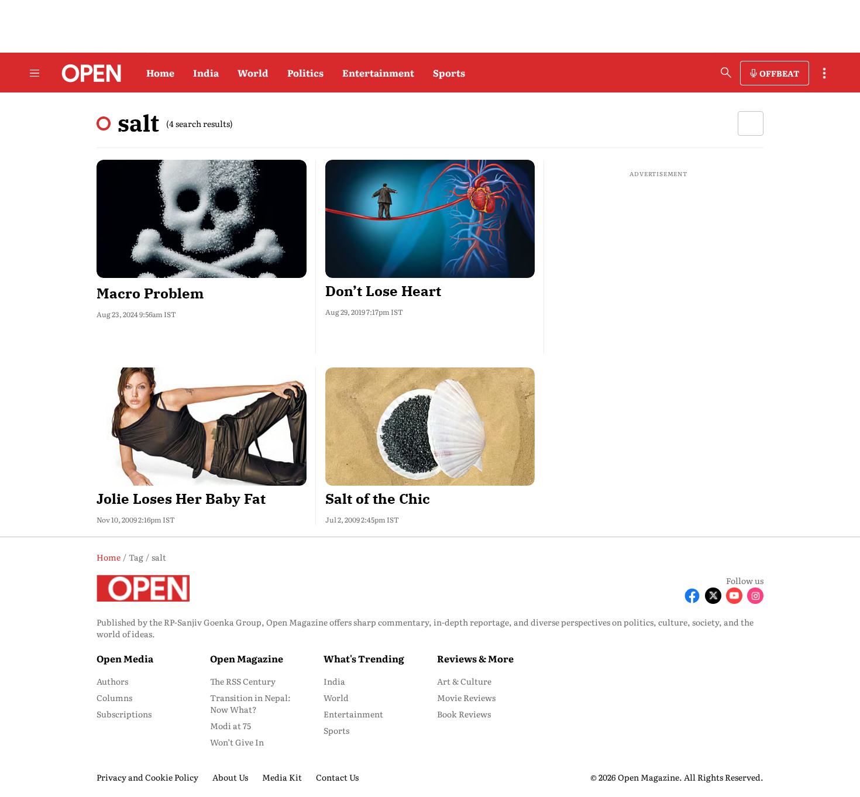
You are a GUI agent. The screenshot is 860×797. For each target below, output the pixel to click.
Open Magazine (246, 658)
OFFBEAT (779, 73)
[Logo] (88, 73)
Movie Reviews (466, 697)
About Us (230, 777)
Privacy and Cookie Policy (147, 777)
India (206, 73)
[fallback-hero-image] (202, 219)
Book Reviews (464, 714)
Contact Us (337, 777)
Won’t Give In (237, 742)
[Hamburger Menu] (34, 73)
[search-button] (726, 73)
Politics (305, 73)
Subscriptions (124, 714)
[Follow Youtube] (734, 596)
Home (160, 73)
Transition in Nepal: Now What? (250, 703)
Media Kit (282, 777)
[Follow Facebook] (692, 596)
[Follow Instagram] (755, 596)
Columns (114, 697)
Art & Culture (464, 681)
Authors (112, 681)
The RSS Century (243, 681)
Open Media (125, 658)
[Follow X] (713, 596)
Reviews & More (475, 658)
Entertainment (378, 73)
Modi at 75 (230, 725)
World (253, 73)
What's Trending (364, 658)
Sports (449, 73)
